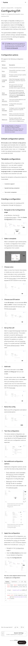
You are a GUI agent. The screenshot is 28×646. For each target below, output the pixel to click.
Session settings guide (12, 48)
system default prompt (12, 345)
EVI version (4, 67)
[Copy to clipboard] (25, 581)
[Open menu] (25, 2)
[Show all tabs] (19, 582)
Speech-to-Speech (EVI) (7, 7)
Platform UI (4, 165)
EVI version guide (11, 308)
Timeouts (4, 114)
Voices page (12, 278)
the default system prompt (12, 151)
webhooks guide (12, 487)
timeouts (11, 474)
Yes (17, 627)
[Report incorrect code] (22, 581)
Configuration (18, 7)
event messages (20, 472)
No (23, 627)
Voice (3, 71)
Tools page (12, 387)
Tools (3, 86)
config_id (16, 540)
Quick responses (10, 472)
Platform (18, 205)
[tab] (7, 581)
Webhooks (4, 119)
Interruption (5, 104)
